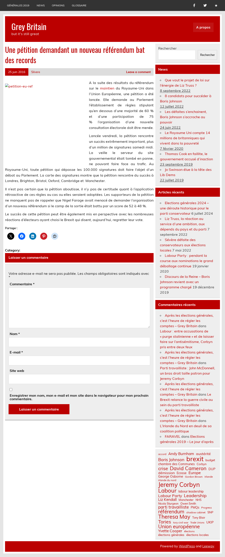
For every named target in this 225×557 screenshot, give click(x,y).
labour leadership (191, 491)
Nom (15, 334)
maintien (107, 88)
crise (163, 468)
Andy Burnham (181, 454)
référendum (171, 511)
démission (166, 473)
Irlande (209, 476)
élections (189, 531)
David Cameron (188, 468)
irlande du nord (167, 480)
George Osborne (170, 476)
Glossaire (79, 5)
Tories (164, 522)
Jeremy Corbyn (179, 485)
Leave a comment (138, 72)
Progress (206, 507)
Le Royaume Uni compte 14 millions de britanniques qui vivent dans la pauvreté (185, 137)
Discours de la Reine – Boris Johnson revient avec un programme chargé (185, 281)
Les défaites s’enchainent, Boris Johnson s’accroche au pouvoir (183, 116)
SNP (210, 512)
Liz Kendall (167, 500)
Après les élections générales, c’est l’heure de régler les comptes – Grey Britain (187, 320)
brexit (194, 459)
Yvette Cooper (170, 531)
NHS (198, 499)
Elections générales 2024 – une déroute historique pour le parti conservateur (184, 208)
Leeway (208, 546)
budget (210, 460)
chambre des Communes (176, 464)
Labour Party (170, 496)
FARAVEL (172, 436)
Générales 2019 (18, 5)
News (41, 5)
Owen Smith (188, 503)
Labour (167, 490)
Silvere (35, 72)
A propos (203, 27)
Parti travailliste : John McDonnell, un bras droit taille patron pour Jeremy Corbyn (187, 373)
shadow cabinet (195, 512)
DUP (212, 469)
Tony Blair (198, 517)
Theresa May (174, 516)
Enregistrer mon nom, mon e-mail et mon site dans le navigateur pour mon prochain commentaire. (79, 397)
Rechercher (167, 48)
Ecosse (182, 473)
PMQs (195, 507)
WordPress (187, 546)
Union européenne (179, 526)
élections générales (171, 534)
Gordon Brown (194, 476)
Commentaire (22, 284)
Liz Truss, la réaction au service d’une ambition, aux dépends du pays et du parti (183, 223)
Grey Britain (28, 26)
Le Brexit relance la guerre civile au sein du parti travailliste (186, 399)
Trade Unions (197, 522)
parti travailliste (173, 507)
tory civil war (180, 522)
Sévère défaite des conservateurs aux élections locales (183, 244)
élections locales (197, 534)
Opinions (58, 5)
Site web (17, 370)
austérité (203, 453)
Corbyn (202, 464)
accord (162, 454)
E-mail (16, 352)
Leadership (195, 495)
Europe (195, 473)
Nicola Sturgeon (168, 503)
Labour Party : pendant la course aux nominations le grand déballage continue (186, 260)
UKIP (210, 522)
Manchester (186, 499)
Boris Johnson (171, 460)
